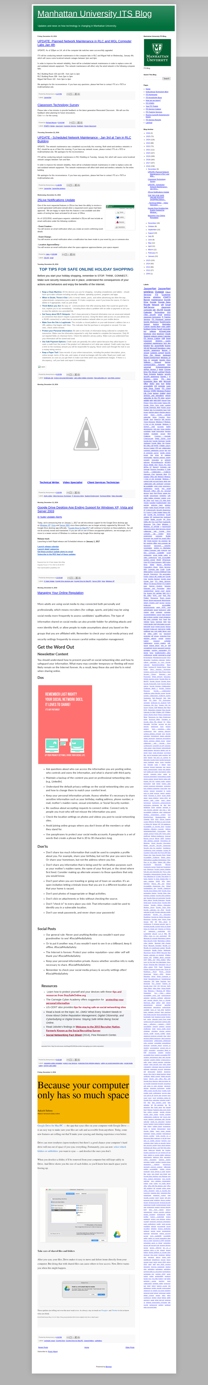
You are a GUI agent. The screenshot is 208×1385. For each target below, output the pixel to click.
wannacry (147, 1300)
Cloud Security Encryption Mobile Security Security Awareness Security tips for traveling (157, 845)
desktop (159, 1071)
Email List (159, 867)
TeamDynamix (165, 322)
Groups (146, 922)
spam (151, 1262)
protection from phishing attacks (89, 1063)
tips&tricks (147, 807)
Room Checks (165, 971)
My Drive (167, 519)
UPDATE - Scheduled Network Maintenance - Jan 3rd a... (158, 187)
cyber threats (156, 748)
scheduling (167, 1243)
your (169, 814)
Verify (169, 986)
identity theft (152, 624)
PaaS (161, 967)
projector (164, 550)
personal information (150, 776)
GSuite (168, 334)
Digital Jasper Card (163, 438)
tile (161, 805)
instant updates (156, 1133)
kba (151, 455)
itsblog (164, 764)
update (146, 400)
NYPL (145, 710)
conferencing (148, 745)
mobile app (150, 771)
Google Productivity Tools (152, 683)
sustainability (159, 1276)
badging (168, 1010)
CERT (162, 838)
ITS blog (166, 379)
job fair (164, 1138)
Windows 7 (166, 524)
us (162, 460)
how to (147, 360)
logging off (164, 1152)
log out (158, 1152)
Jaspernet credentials (156, 931)
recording (147, 1228)
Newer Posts (43, 1347)
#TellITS (47, 126)
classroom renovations (163, 738)
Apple (161, 370)
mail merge (162, 629)
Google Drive (60, 1341)
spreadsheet (148, 648)
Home (86, 1347)
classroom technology (152, 317)
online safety (153, 633)
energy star (157, 1095)
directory (155, 1081)
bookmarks (147, 1017)
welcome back (157, 505)
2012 (148, 270)
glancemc (147, 760)
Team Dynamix (150, 374)
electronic (167, 1086)
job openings (163, 541)
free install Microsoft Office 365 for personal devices (157, 491)
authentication (148, 610)
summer (168, 648)
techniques (147, 803)
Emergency (154, 574)
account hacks (158, 481)
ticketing (147, 346)
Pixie (160, 522)
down (150, 752)
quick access (166, 1224)
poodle (153, 1205)
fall (152, 1105)
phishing (157, 297)
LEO (169, 931)
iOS (155, 386)
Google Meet (155, 327)
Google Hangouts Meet (152, 407)
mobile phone (165, 1169)
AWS (164, 562)
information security (164, 624)
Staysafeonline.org (100, 378)
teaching (161, 1281)
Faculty (160, 329)
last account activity (150, 1145)
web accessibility (164, 557)
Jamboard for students (159, 702)
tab (165, 1278)
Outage (159, 291)
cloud (152, 612)
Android (164, 400)
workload (168, 1305)
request (152, 791)
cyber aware (148, 748)
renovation (155, 460)
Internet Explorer (155, 586)
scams (168, 791)
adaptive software (157, 998)
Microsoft (153, 348)
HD (156, 922)
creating (160, 1052)
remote (160, 638)
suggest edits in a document (153, 1271)
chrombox (154, 1031)
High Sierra (163, 922)
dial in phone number (151, 617)
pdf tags (168, 1198)
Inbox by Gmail (166, 926)
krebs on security (160, 1143)
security (168, 374)
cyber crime (158, 486)
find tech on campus (161, 757)
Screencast (147, 974)
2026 (148, 133)
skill (169, 645)
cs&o (145, 1062)
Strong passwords (155, 600)
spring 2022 (162, 1262)
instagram (147, 1133)
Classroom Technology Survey (58, 105)
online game (166, 1188)
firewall (168, 1107)
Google (153, 302)
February (152, 253)
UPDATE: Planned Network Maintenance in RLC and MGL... (158, 174)
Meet (169, 707)
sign (145, 1257)
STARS (153, 391)
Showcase (147, 524)
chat (163, 734)
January (151, 256)
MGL (165, 933)
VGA (154, 986)
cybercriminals (166, 748)
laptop (168, 1143)
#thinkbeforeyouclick (160, 657)
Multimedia (167, 950)
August (151, 233)
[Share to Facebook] (76, 94)
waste (152, 1300)
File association (165, 574)
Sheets (168, 372)
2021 (148, 150)
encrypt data (166, 1093)
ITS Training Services (154, 112)
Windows (161, 476)
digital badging (161, 1074)
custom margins (158, 1062)
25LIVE (46, 258)
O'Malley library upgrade (162, 957)
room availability (156, 1236)
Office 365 (153, 476)
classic (168, 1033)
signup (168, 396)
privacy (156, 636)
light (162, 1148)
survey (168, 398)
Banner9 (156, 467)
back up (153, 1010)
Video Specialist (72, 482)
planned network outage (162, 457)
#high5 (158, 560)
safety (146, 1238)
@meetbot (147, 660)
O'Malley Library (165, 445)
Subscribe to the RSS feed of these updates (56, 554)
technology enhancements (161, 803)
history (149, 1126)
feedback (80, 126)
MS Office (147, 595)
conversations (154, 1048)
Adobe (152, 564)
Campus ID (152, 667)
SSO (169, 312)
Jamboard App (158, 517)
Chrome (167, 370)
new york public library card (161, 631)
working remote (149, 560)
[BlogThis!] (70, 94)
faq (166, 1105)
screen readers (160, 643)
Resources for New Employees (159, 717)
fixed (145, 1110)
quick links (163, 788)
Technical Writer (50, 482)
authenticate (166, 1007)
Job (163, 443)
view (169, 503)
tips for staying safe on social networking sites (100, 1007)
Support (147, 324)
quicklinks (147, 1226)
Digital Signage (157, 676)
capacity (155, 1026)
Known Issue (166, 407)
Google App (148, 441)
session (168, 793)
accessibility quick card (152, 995)
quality (158, 1224)
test (145, 1286)
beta (145, 1014)
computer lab (150, 310)
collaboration (166, 448)
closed (168, 741)
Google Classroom (164, 888)
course (159, 614)
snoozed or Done (154, 795)
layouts (152, 767)
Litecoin (154, 933)
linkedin (158, 1150)
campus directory (164, 731)
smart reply (166, 1257)
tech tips (167, 343)
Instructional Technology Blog (157, 92)
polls (153, 783)
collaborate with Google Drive (157, 531)
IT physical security (158, 924)
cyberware (155, 1067)
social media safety (160, 555)
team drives (166, 800)
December (152, 169)
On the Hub (151, 962)
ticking (154, 1286)
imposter (150, 764)
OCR (145, 960)
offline (155, 543)
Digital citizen (166, 857)
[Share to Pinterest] (78, 94)
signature (151, 1257)
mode (156, 771)
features (160, 374)
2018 (148, 160)
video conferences (150, 557)
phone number (166, 1200)
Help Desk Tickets (152, 389)
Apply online (48, 496)
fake (149, 1102)
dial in (154, 1074)
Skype (153, 976)
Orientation (162, 964)
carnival (168, 1026)
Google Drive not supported (156, 898)
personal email (148, 1200)
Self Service (166, 419)
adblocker (167, 998)
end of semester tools (154, 755)
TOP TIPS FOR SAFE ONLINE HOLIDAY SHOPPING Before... (157, 198)
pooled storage (161, 1205)
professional (161, 1214)
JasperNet (47, 97)
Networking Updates (155, 710)
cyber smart (167, 1064)
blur (169, 1014)
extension (159, 536)
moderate (147, 1171)
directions (157, 750)
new (169, 365)
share (145, 795)
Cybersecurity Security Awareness (158, 510)
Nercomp (164, 952)
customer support (157, 353)
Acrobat (168, 826)
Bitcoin (157, 838)
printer (158, 783)
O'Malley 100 (160, 712)
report (146, 415)
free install (154, 538)
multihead (147, 631)
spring (155, 1262)
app (169, 481)
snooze (163, 1259)
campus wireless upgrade (152, 734)
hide (145, 1126)
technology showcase (151, 805)
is (161, 1138)
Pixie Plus (167, 595)
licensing (147, 629)
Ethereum (150, 869)
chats (154, 1029)
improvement (161, 1129)
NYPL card (157, 595)
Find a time (167, 872)
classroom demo (149, 529)
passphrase (147, 1195)
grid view (156, 429)
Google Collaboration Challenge (157, 472)
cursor (150, 1062)
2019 (148, 156)
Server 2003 (65, 525)
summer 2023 (160, 1274)
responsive (154, 1233)
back (161, 726)
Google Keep (166, 681)
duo (166, 450)
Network (155, 304)
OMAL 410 (151, 960)
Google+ (104, 1310)
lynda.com (153, 629)
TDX (153, 981)
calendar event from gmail (161, 1019)
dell (145, 1071)
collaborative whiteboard (162, 1040)
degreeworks (148, 429)
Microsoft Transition (155, 945)
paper (165, 774)
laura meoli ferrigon (164, 1145)
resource (156, 641)
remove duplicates (164, 1228)
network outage (157, 336)
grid (161, 1117)
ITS (156, 294)
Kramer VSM (153, 707)
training (156, 324)
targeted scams (150, 1281)
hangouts (159, 622)
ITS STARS (150, 103)
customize (167, 1062)
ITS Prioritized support (161, 319)
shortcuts (147, 1255)
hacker (146, 1124)
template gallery (158, 1283)
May (150, 243)
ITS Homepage (151, 95)
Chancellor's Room (151, 567)
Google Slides (156, 443)
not (145, 633)
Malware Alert (162, 707)
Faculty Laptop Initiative (162, 869)
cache (149, 1019)
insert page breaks (163, 1131)
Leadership (147, 933)
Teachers (163, 981)
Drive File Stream (150, 372)
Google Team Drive (163, 907)
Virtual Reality (166, 988)
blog (155, 731)
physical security (154, 1202)
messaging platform (151, 1164)
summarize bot (149, 1274)
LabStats (159, 593)
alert (163, 1002)
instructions (160, 431)
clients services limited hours (154, 741)
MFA (160, 381)
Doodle (146, 419)
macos (168, 767)
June (150, 240)
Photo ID (168, 969)
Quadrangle (166, 522)
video (163, 1295)
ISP (151, 517)
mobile (168, 629)
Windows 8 (160, 422)
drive (154, 334)
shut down (154, 1255)
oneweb (158, 1188)
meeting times (166, 1162)
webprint (168, 460)
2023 (148, 143)
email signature (158, 752)
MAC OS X (167, 593)
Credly (162, 569)
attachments (148, 1007)
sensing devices (165, 1245)
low (169, 1152)
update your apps (158, 1290)
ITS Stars (153, 700)
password (147, 545)
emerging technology (157, 1088)
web (151, 400)
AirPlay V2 (148, 467)
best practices (166, 1012)
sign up (164, 645)
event (145, 1098)
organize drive (155, 1193)
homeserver (167, 1126)
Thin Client (156, 524)
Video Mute (156, 988)
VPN (156, 448)
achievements (166, 995)
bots (152, 1017)
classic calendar (165, 736)
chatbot (162, 393)
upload (156, 1293)
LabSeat (149, 123)
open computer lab (164, 543)
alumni (168, 1002)
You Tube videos (162, 993)
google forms (154, 760)
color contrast (148, 1043)
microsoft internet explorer (153, 1167)
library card (156, 1148)
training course (162, 1286)
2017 (148, 163)
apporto (146, 726)
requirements (166, 1231)
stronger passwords (158, 1267)
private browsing (149, 1214)
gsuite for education (157, 1121)
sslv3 (150, 1264)
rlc (164, 791)
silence (158, 1257)
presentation (148, 548)
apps (158, 384)
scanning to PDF (158, 1240)
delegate (146, 1069)
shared (162, 1250)
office (145, 1186)
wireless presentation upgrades (156, 1302)
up (151, 1290)
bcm (162, 384)
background (166, 526)
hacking (151, 1124)
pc (170, 774)
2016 (148, 166)
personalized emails (164, 776)
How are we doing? (153, 100)
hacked (168, 1121)
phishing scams (163, 341)
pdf (152, 636)
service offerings (155, 1248)
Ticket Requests (149, 422)
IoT (145, 931)
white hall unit (159, 1300)
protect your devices (70, 1063)
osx (160, 633)
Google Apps (164, 302)
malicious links (158, 1157)
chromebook (155, 736)
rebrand (153, 1226)
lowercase (159, 767)
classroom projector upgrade (153, 1036)
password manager (162, 545)
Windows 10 (166, 358)
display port (164, 750)
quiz (169, 788)
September (152, 230)
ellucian (146, 1088)
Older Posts (130, 1347)
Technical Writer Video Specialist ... (158, 204)
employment (148, 536)
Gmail (168, 304)
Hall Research (157, 698)
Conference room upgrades (153, 850)
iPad (155, 493)
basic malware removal (152, 1012)
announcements (149, 607)
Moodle (147, 304)
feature (150, 757)
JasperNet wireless (58, 188)
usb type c (163, 810)
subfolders (98, 1341)
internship (147, 626)
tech (152, 500)
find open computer (151, 619)
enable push (166, 1090)
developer (167, 1071)
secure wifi (147, 1245)
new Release (163, 1176)
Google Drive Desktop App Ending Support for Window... (158, 210)
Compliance (167, 848)
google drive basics (151, 1114)
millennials (167, 1167)
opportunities (148, 457)
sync (149, 1278)
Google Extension (159, 900)
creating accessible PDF (163, 1055)
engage (164, 1095)
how (169, 622)
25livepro (151, 821)
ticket (149, 1286)
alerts (166, 481)
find (164, 1107)
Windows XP (45, 525)
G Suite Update (49, 581)
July (150, 236)
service (146, 1248)
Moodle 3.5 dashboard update (154, 948)
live (163, 1150)
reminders (162, 495)
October (151, 226)
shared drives (154, 645)
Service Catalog (149, 448)
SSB (163, 338)
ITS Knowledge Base (154, 98)
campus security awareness (153, 1021)
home (162, 762)
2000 (148, 274)
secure (162, 434)
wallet (169, 1297)
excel (154, 1098)
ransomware (154, 495)
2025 (148, 136)
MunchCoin (147, 952)
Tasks (157, 981)
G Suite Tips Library (162, 876)
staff (154, 1264)
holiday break (157, 1126)
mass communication (150, 769)
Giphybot (147, 883)
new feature (162, 771)
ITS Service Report (155, 583)
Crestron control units (151, 672)
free (169, 619)
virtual (159, 1297)
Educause (158, 864)
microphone (167, 1164)
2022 (148, 146)
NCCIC (154, 952)
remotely (147, 460)
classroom (59, 126)
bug (145, 1019)
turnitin (155, 655)
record (168, 1226)
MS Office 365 (149, 445)
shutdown (161, 1255)
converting (152, 1050)
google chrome (165, 1112)
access (162, 603)
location (168, 1150)
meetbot (158, 1162)
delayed (168, 1067)
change (146, 612)
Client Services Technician (103, 482)
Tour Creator (156, 983)
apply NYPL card (163, 607)
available (146, 1010)
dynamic (160, 1083)
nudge (156, 1183)
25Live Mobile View (151, 465)
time (169, 805)
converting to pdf (158, 745)
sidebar (168, 1255)
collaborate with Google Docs (157, 743)
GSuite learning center (151, 679)
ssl (170, 798)
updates (158, 807)
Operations (161, 348)
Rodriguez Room (150, 971)
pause (162, 1198)
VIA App (163, 986)
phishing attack (154, 412)
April (150, 246)
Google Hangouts (159, 441)
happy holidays (159, 1124)
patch (157, 1198)
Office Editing (161, 960)
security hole (155, 1245)
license (168, 626)
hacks (152, 622)
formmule (147, 538)
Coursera (147, 852)
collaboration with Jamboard (153, 484)
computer (159, 612)
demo (169, 534)
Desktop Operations (157, 469)
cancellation (147, 1026)
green (157, 762)
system (160, 1278)
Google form (148, 581)
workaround (153, 1305)
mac (164, 767)
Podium (146, 598)
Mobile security (156, 519)
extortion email (165, 1100)
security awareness (151, 377)
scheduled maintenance (153, 343)
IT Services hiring (78, 496)
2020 (148, 153)
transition (152, 503)
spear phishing (154, 798)
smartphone (156, 1259)
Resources (154, 598)
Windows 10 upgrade (151, 526)
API (159, 824)
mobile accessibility (151, 1169)
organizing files (166, 1193)
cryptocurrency (166, 1060)
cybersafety (147, 1067)
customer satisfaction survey (154, 450)
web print (157, 400)
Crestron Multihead (160, 572)
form (160, 619)
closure (146, 353)
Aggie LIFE (158, 833)
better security (151, 1014)
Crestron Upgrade (163, 436)
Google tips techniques (156, 514)
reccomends (161, 1226)
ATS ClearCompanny (154, 562)
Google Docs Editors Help (152, 891)
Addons (168, 829)
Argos (155, 417)
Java (151, 419)
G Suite (168, 469)
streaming (147, 1267)
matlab (152, 1162)
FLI (145, 512)
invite (156, 764)
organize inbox (155, 774)
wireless (167, 315)
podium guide (160, 781)
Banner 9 (166, 350)
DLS (159, 852)
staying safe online (50, 1065)
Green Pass (166, 919)
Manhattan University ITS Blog (94, 13)
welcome (147, 462)
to (170, 555)
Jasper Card (159, 591)
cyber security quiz (155, 1064)
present (157, 1207)
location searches (149, 1152)
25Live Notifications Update (56, 200)
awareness (154, 726)
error (169, 1095)
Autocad (168, 836)
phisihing (157, 1200)
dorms (146, 752)
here (44, 115)
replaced (146, 1231)
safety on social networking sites (112, 1063)
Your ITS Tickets (152, 106)
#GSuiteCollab (165, 331)
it (159, 764)
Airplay (52, 126)
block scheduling (162, 1014)
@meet (155, 824)
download (154, 1083)
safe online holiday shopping (83, 378)
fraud (165, 619)
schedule (168, 1240)
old (154, 1188)
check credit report (164, 1029)
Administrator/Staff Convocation (155, 831)
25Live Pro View (164, 465)
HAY (151, 922)
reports (153, 1231)
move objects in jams (158, 1171)
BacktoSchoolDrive (158, 665)
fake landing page (159, 1102)
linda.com (152, 1150)
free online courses (151, 1112)
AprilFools (147, 836)
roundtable (167, 1236)
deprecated (151, 1071)
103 (169, 817)
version (158, 1295)
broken (168, 1017)
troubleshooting (161, 503)
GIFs (163, 881)
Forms (148, 512)
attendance (157, 1007)
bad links (160, 1010)
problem (146, 434)
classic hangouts (149, 738)
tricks (151, 653)
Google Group (156, 902)
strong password (158, 648)
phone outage (148, 779)
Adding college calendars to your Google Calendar (157, 662)
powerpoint (150, 1207)
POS (155, 967)
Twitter (115, 1310)
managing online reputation (53, 1063)
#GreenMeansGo (157, 462)
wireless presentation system (155, 814)
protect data (166, 783)
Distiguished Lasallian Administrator (155, 860)
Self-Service (149, 307)
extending (156, 1100)
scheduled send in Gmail (153, 1243)
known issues (160, 626)
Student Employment (92, 496)
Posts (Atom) (53, 1352)
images (153, 1129)
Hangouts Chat (149, 474)
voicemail (147, 367)
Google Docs (165, 360)
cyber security (150, 315)
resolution (154, 434)
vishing (164, 1297)
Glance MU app (157, 883)
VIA (158, 986)
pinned (156, 779)
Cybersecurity (148, 438)
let (162, 455)
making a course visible (156, 1155)
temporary (167, 1283)
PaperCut (157, 419)
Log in (160, 933)
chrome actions (165, 1031)
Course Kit (167, 850)
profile (169, 1214)
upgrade (154, 360)
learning (168, 431)
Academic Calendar (158, 660)
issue (153, 626)
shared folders (89, 1341)
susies (151, 1276)
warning (146, 505)
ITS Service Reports (153, 120)
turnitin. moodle (157, 1288)
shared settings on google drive (160, 1252)
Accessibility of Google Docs (154, 826)
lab (170, 541)
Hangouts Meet (161, 474)
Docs (169, 417)
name (149, 1174)
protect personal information (63, 378)
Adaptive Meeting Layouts (154, 829)
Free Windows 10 (149, 876)
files (152, 1107)
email (51, 258)
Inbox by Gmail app (150, 929)
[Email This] (68, 94)
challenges (147, 1029)
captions (161, 1026)
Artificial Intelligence (157, 836)
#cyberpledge (148, 657)
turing (153, 807)
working (160, 1305)
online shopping (149, 1190)
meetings (149, 543)
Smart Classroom (90, 126)
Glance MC (167, 403)
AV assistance (166, 824)
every (150, 1098)
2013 (148, 267)
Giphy (169, 881)
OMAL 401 (147, 522)
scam (168, 386)
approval (158, 1005)
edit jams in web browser (153, 1086)
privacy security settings (162, 1212)
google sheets (165, 453)
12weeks (146, 819)
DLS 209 (164, 852)
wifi (162, 304)
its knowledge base (160, 410)
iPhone (159, 493)
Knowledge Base (151, 381)
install (153, 431)
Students (147, 336)
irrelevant (157, 1138)
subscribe (147, 417)
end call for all (148, 1095)
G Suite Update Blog (161, 879)
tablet (169, 1278)
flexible (168, 536)
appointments (148, 1005)
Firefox (146, 576)
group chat (167, 1117)
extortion (165, 755)
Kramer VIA (151, 593)
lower (145, 1155)
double (148, 1083)
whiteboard (167, 812)
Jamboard (167, 355)
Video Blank (148, 988)
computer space (49, 1341)
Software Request (152, 362)
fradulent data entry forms (162, 1110)
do (170, 750)
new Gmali (163, 1174)
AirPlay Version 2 (151, 370)
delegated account (156, 1069)
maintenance (157, 300)
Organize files (153, 964)
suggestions (167, 1271)
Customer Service (70, 126)
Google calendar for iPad (154, 910)
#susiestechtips (161, 817)
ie (149, 1129)
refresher (154, 1228)
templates (147, 650)
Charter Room (161, 667)
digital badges (148, 750)
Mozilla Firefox (157, 950)
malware (168, 455)
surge (169, 1274)
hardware (167, 1124)
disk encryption (163, 1081)
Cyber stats (153, 852)
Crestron (162, 417)
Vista (53, 525)
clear (164, 1036)
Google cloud (166, 579)
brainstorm (162, 610)
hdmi (165, 622)
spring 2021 (164, 798)
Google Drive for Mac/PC (78, 528)
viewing (154, 1297)
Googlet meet (156, 919)
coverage (167, 745)
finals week (158, 1107)
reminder (161, 386)
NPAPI (158, 952)
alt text (168, 724)
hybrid (146, 624)
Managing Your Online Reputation (60, 593)
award (156, 610)
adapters (146, 998)
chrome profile (149, 1033)
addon (158, 1002)
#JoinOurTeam (148, 817)
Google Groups (155, 681)
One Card (154, 522)
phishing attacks (165, 412)
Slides (152, 384)
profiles (146, 1217)
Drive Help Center (155, 403)
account (161, 724)
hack (151, 493)
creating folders (155, 1060)
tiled (165, 805)
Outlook (146, 410)
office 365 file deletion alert (157, 1186)
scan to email (148, 793)
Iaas (167, 924)
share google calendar (161, 415)
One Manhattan (161, 962)
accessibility (166, 605)
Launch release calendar (48, 546)
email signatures (165, 617)
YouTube (154, 724)
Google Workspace (151, 322)
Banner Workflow (164, 564)
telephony (160, 334)
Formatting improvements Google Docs (157, 874)
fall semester (159, 1105)
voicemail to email (164, 655)
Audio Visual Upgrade (156, 507)
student (163, 498)
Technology (159, 312)
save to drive (148, 1240)
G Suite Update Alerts (49, 517)
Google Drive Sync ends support (157, 405)
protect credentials (157, 1217)
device (146, 1074)
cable (169, 610)
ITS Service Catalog (153, 109)
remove (146, 791)
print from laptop (156, 1209)
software (153, 331)
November (152, 223)
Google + (164, 377)
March (150, 250)
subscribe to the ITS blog (154, 398)
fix (170, 757)
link (145, 543)
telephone (147, 334)
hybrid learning (152, 541)
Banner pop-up (149, 838)
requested (159, 791)
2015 (148, 260)
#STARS (168, 462)
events (157, 488)
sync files (155, 1278)
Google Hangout (154, 579)
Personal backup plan (156, 969)
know (157, 455)
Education (167, 676)
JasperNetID (159, 346)
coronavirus (152, 1052)
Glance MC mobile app (157, 576)
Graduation (147, 698)
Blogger (109, 1367)
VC (164, 722)
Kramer (168, 443)
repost (158, 1231)
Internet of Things (164, 929)
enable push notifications (152, 1093)
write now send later (150, 1307)
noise (151, 1183)
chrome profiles (160, 1033)
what (160, 812)
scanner (156, 793)
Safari (145, 719)
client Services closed (163, 529)
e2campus (167, 1083)
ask (160, 448)
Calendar (167, 336)
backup (156, 393)
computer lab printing (153, 534)
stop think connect (114, 378)
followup (150, 1110)
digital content (155, 1076)
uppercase (162, 1293)
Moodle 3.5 (167, 945)
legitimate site (48, 378)
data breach (166, 614)
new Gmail (155, 1174)
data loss (162, 1067)
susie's (146, 1276)
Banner (147, 300)
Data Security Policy (159, 855)
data (151, 410)
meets (160, 769)
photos (146, 1202)
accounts (160, 426)
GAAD (158, 881)
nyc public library (165, 1183)
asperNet (168, 1005)
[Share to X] (73, 94)
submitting (167, 1269)
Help (164, 698)
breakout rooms (160, 1017)
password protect (159, 1195)
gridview (146, 622)
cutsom (146, 1064)
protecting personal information (160, 1221)
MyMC (156, 445)
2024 (148, 140)
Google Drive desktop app (64, 581)
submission (159, 1269)
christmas (147, 1031)
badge (168, 426)
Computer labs (153, 569)
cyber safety (166, 327)
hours (145, 1129)
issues (146, 455)
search (162, 793)
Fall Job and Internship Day (153, 872)
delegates (167, 1069)
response (147, 1233)
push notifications (150, 1224)
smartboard (147, 1259)
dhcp (150, 1074)
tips (152, 346)
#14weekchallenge (163, 367)
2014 (148, 264)
